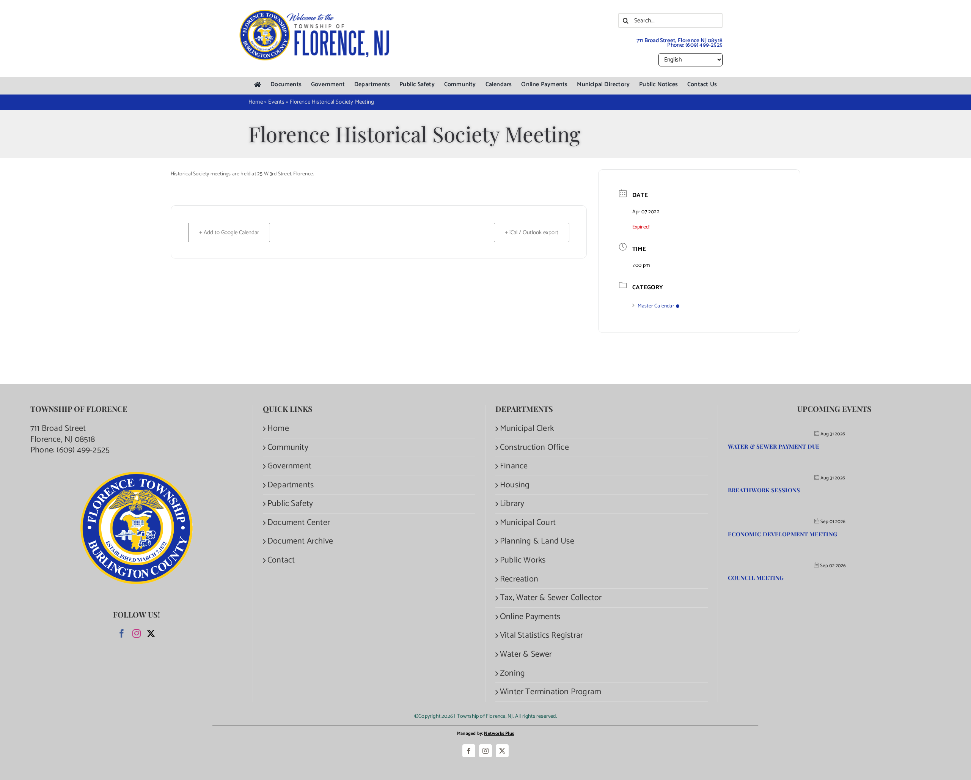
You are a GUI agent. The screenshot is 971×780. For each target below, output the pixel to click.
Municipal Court (528, 522)
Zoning (512, 673)
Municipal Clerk (527, 428)
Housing (514, 485)
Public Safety (290, 503)
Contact (281, 560)
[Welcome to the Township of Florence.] (315, 13)
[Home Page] (257, 85)
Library (512, 503)
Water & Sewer (526, 654)
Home (278, 428)
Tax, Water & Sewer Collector (551, 598)
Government (289, 466)
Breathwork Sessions (764, 490)
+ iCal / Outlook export (531, 232)
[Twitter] (151, 633)
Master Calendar (656, 306)
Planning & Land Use (537, 541)
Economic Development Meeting (782, 534)
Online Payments (530, 616)
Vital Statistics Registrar (541, 635)
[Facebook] (122, 633)
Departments (290, 485)
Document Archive (300, 541)
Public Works (522, 560)
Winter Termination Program (550, 692)
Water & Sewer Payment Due (774, 446)
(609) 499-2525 (704, 45)
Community (287, 447)
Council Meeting (756, 577)
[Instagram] (136, 633)
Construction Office (534, 447)
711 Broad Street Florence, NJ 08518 (62, 434)
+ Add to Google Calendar (229, 232)
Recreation (519, 579)
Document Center (298, 522)
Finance (514, 466)
